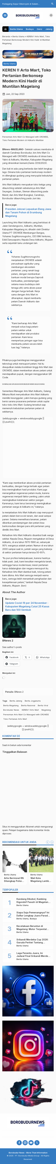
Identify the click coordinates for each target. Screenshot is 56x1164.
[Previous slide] (47, 842)
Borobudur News (11, 710)
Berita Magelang (11, 705)
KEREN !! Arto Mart (30, 710)
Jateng (48, 29)
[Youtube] (31, 1142)
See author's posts (12, 647)
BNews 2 (7, 640)
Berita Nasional (28, 705)
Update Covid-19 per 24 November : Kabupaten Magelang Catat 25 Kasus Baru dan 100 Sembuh (27, 606)
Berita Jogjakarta (33, 701)
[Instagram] (25, 1142)
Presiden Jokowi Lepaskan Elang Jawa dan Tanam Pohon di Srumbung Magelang (28, 212)
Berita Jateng (16, 701)
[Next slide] (52, 842)
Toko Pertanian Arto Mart (15, 719)
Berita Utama (16, 29)
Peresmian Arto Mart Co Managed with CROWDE (26, 714)
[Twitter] (37, 1142)
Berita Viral (43, 705)
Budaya (30, 29)
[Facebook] (19, 1142)
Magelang (46, 710)
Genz (39, 29)
